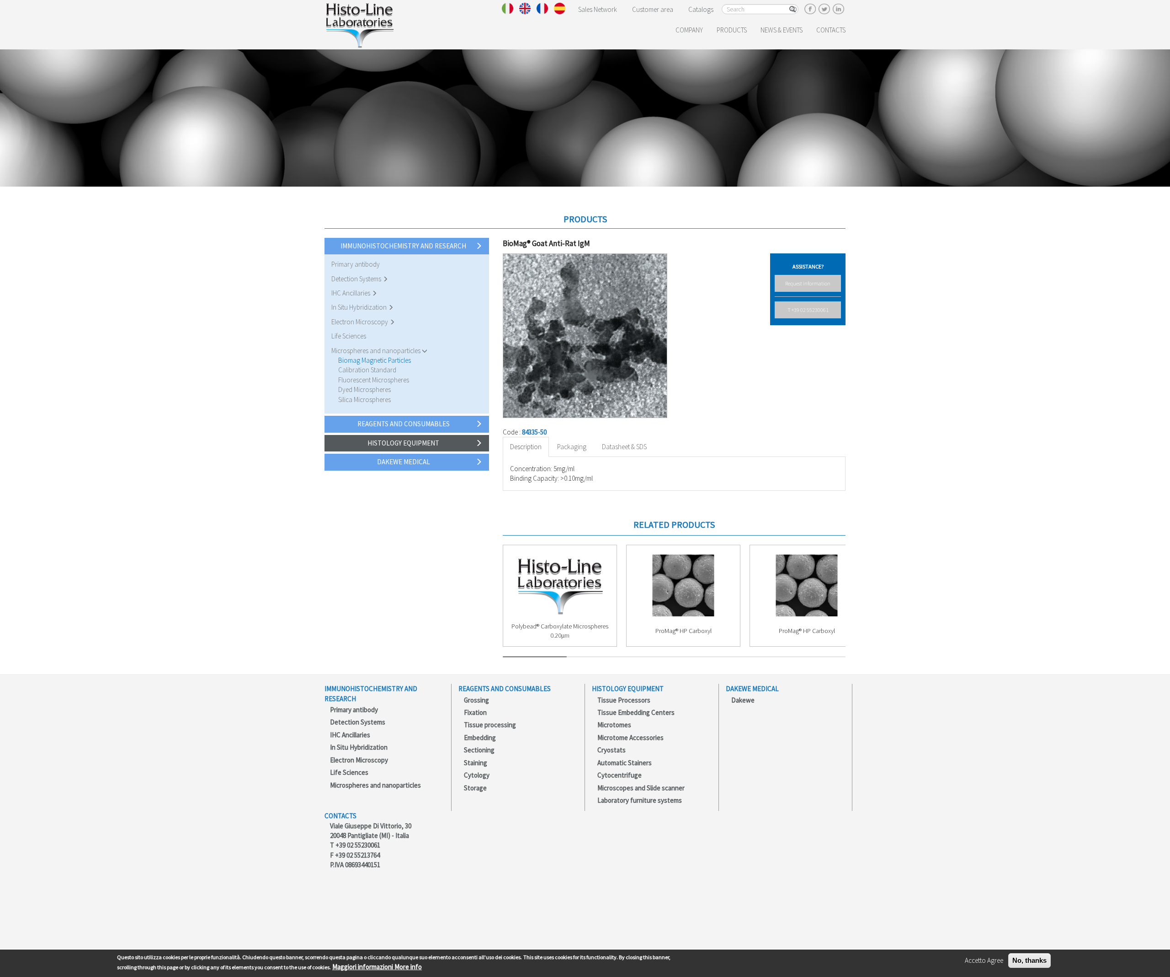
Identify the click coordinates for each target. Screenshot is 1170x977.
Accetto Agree (984, 960)
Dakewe (743, 700)
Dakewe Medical (403, 461)
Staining (475, 762)
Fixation (475, 712)
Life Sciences (348, 336)
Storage (475, 788)
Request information (807, 283)
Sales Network (597, 9)
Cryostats (611, 750)
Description (526, 446)
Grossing (476, 700)
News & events (781, 30)
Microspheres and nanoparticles (376, 350)
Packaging (571, 446)
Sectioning (479, 750)
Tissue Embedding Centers (636, 712)
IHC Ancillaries (351, 293)
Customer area (652, 9)
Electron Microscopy (360, 321)
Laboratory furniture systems (639, 800)
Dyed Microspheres (364, 389)
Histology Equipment (403, 443)
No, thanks (1029, 960)
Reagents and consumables (403, 423)
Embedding (480, 737)
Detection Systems (357, 278)
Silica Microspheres (364, 399)
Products (732, 30)
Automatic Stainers (624, 762)
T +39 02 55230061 (808, 309)
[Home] (359, 23)
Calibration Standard (367, 369)
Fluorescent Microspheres (373, 380)
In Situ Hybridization (359, 307)
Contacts (831, 30)
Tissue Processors (623, 700)
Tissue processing (490, 724)
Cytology (476, 775)
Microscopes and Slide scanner (641, 788)
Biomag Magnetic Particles (374, 360)
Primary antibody (355, 264)
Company (689, 30)
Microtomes (614, 724)
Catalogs (700, 9)
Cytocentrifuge (619, 775)
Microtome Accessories (630, 737)
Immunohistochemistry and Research (403, 246)
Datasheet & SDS (624, 446)
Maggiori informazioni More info (377, 966)
